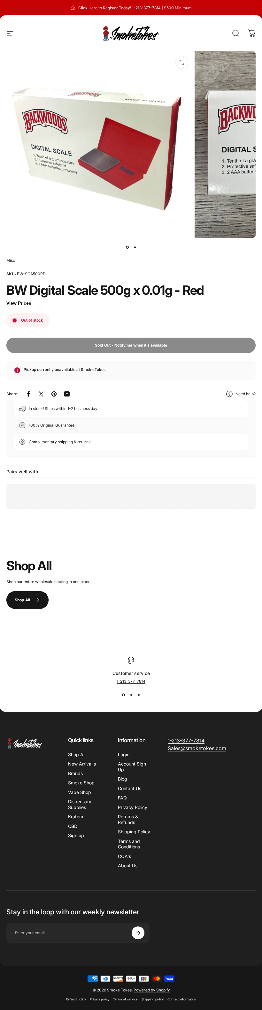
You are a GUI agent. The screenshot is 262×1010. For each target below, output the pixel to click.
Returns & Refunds (128, 819)
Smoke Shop (81, 782)
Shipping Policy (134, 831)
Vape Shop (79, 792)
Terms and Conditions (129, 844)
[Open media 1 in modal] (181, 62)
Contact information (181, 999)
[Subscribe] (138, 932)
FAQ (122, 797)
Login (123, 754)
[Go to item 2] (135, 247)
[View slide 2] (131, 695)
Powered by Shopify (152, 990)
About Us (127, 865)
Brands (75, 773)
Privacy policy (99, 999)
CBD (72, 826)
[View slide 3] (139, 695)
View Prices (18, 303)
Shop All (76, 754)
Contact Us (129, 788)
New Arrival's (82, 763)
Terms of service (125, 999)
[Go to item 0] (127, 247)
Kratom (75, 816)
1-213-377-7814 (131, 681)
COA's (124, 856)
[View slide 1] (123, 695)
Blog (122, 779)
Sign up (76, 835)
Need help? (245, 393)
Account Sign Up (132, 766)
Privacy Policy (132, 807)
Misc (10, 260)
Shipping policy (153, 999)
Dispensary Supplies (79, 804)
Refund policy (76, 999)
